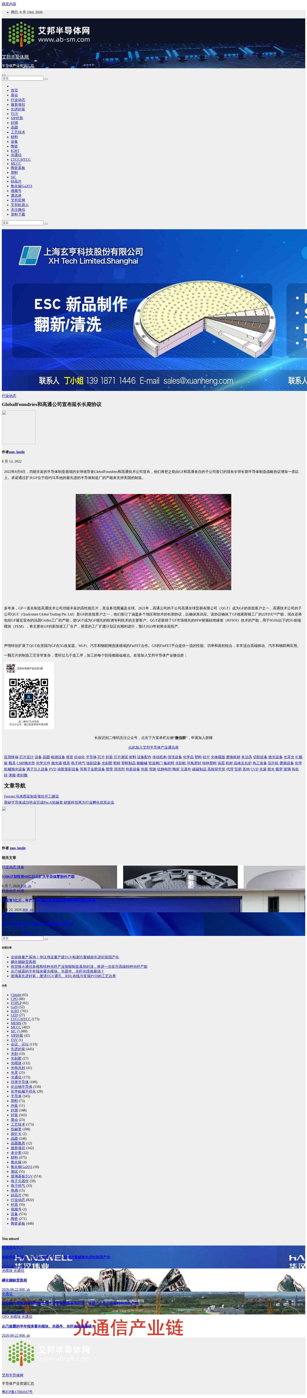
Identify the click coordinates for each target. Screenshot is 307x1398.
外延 (14, 1105)
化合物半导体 (21, 1087)
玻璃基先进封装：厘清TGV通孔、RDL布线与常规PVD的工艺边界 (63, 976)
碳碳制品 (199, 769)
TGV (14, 114)
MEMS (16, 1023)
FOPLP (16, 1003)
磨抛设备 (287, 763)
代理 (230, 769)
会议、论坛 (20, 1044)
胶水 (271, 769)
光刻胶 (107, 763)
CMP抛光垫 (26, 763)
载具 (12, 763)
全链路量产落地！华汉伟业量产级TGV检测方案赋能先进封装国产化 (65, 957)
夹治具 (246, 757)
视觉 (69, 757)
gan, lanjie (17, 452)
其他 (246, 769)
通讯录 (16, 195)
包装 (144, 769)
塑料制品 (128, 763)
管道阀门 (155, 763)
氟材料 (169, 763)
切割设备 (260, 757)
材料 (14, 137)
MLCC (16, 163)
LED (14, 1015)
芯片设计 (26, 757)
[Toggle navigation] (3, 75)
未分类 (16, 1153)
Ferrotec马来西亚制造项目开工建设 (31, 796)
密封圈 (22, 775)
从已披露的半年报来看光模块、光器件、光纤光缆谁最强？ (57, 971)
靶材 (116, 763)
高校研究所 (216, 769)
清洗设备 (175, 757)
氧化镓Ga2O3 (21, 186)
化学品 (188, 757)
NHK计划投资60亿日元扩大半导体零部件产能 (38, 876)
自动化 (79, 757)
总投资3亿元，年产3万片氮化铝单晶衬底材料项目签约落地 (48, 900)
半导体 (91, 757)
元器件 (185, 769)
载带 (279, 769)
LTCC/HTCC (21, 159)
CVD (254, 769)
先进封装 (18, 109)
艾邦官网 (18, 200)
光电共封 (18, 1068)
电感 (14, 1190)
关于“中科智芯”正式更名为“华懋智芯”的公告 (38, 924)
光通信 (16, 155)
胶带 (109, 769)
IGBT (15, 151)
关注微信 (18, 210)
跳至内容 (9, 4)
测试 (14, 1171)
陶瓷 (14, 146)
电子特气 (78, 763)
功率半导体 (20, 1082)
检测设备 (58, 757)
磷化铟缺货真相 (23, 962)
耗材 (229, 763)
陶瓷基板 (18, 168)
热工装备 (260, 763)
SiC (13, 177)
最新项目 (18, 104)
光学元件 (43, 763)
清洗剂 (119, 769)
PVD (52, 769)
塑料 (14, 172)
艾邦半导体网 (15, 56)
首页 (14, 90)
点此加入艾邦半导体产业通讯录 (153, 747)
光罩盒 (289, 757)
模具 (66, 763)
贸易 (238, 769)
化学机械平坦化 (23, 1091)
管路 (152, 769)
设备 (14, 141)
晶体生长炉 (243, 763)
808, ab (26, 886)
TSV (14, 1040)
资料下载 (18, 214)
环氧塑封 (194, 763)
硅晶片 (16, 181)
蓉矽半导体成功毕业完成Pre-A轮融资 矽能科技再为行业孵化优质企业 (59, 802)
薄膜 (12, 775)
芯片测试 (121, 757)
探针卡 (16, 1134)
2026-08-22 (10, 1266)
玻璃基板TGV (22, 1176)
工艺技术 (18, 132)
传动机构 (159, 757)
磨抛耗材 (233, 757)
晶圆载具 (18, 1143)
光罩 (14, 1072)
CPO (14, 999)
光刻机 (180, 763)
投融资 (16, 1129)
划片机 (273, 763)
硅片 (206, 757)
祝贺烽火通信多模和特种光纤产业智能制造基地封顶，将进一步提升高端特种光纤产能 (79, 966)
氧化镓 (16, 1162)
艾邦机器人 (20, 205)
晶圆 (14, 127)
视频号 (16, 191)
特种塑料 (209, 763)
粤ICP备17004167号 (17, 1392)
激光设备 (275, 757)
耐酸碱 (142, 763)
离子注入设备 (37, 769)
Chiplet (16, 995)
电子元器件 (20, 1181)
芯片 (101, 757)
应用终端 (11, 757)
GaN (14, 1007)
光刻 (14, 1054)
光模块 (16, 1063)
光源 (263, 769)
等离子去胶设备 (92, 769)
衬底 (20, 891)
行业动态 (18, 100)
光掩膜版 (218, 757)
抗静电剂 (164, 769)
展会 (14, 95)
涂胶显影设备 (68, 769)
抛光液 (56, 763)
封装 (109, 757)
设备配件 (144, 757)
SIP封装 (17, 118)
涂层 (221, 763)
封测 (14, 123)
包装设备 (133, 769)
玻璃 (287, 769)
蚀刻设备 (93, 763)
